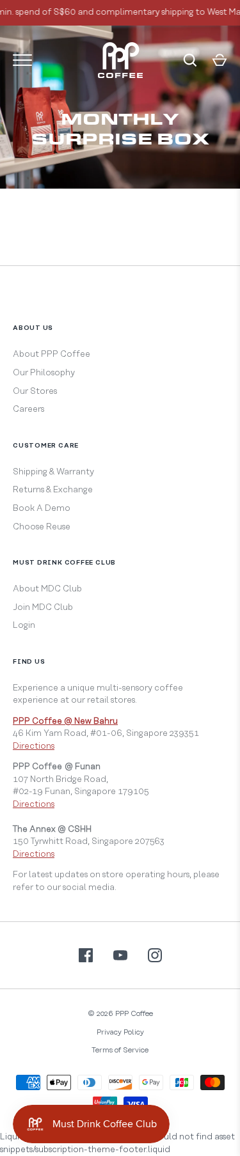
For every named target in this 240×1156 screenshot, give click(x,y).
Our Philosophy (44, 372)
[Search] (190, 60)
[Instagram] (155, 955)
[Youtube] (120, 955)
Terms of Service (120, 1050)
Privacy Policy (120, 1032)
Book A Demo (41, 508)
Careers (28, 409)
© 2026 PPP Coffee (120, 1014)
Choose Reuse (41, 526)
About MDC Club (47, 588)
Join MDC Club (43, 607)
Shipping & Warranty (53, 471)
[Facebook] (86, 955)
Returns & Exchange (53, 489)
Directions (33, 746)
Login (24, 625)
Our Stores (35, 391)
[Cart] (219, 60)
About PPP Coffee (51, 354)
